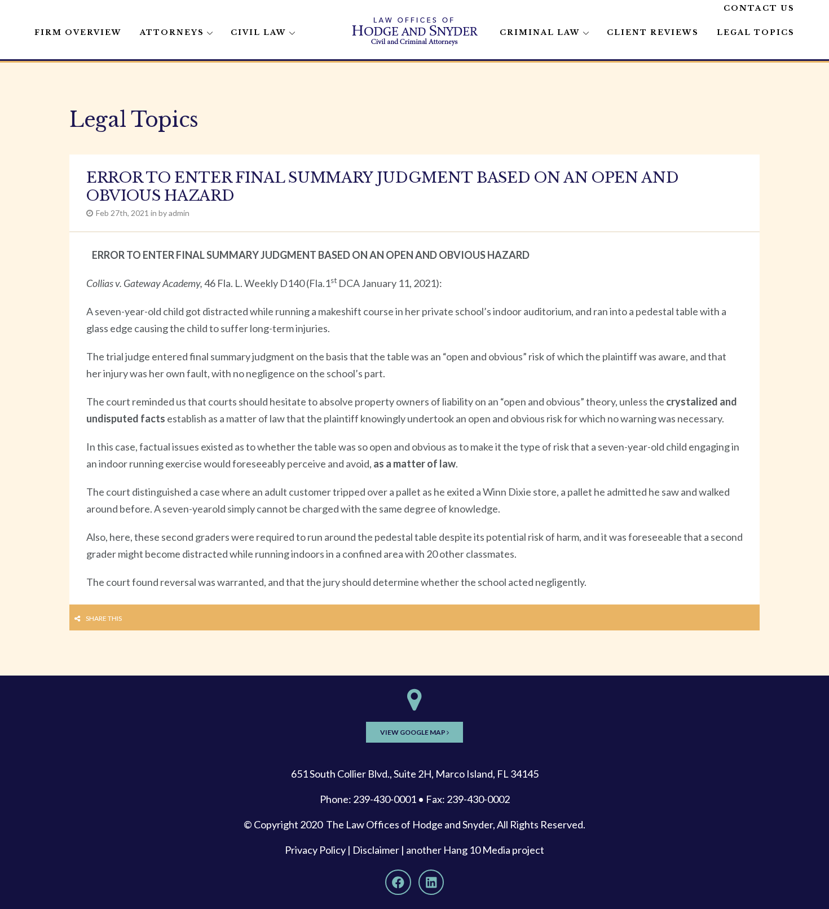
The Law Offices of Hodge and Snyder (409, 824)
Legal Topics (756, 32)
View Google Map (413, 732)
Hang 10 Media (476, 850)
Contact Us (759, 8)
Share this (104, 618)
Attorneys (172, 32)
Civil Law (258, 32)
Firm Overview (78, 32)
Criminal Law (540, 32)
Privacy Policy (315, 850)
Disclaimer (375, 850)
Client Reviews (653, 32)
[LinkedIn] (431, 882)
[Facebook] (398, 882)
